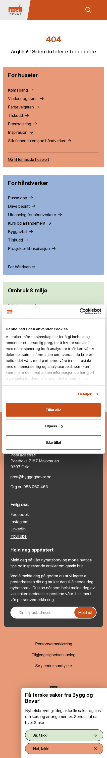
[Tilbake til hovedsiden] (15, 10)
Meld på (85, 612)
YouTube (18, 536)
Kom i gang (18, 90)
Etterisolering (20, 123)
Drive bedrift (19, 206)
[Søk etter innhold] (88, 10)
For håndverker (21, 266)
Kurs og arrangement (27, 223)
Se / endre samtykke (53, 665)
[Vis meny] (100, 10)
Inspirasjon (18, 132)
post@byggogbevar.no (31, 476)
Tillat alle (53, 410)
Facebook (19, 514)
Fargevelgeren (21, 106)
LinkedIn (18, 528)
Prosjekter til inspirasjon (29, 248)
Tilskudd (16, 115)
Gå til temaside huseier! (28, 159)
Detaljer (85, 394)
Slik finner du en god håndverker (37, 140)
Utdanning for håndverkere (32, 214)
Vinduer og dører (23, 98)
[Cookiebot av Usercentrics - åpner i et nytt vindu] (79, 311)
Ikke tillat (53, 442)
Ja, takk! (40, 735)
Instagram (19, 521)
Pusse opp (18, 197)
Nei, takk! (41, 748)
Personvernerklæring (53, 643)
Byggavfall (18, 231)
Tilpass (51, 426)
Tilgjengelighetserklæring (53, 654)
